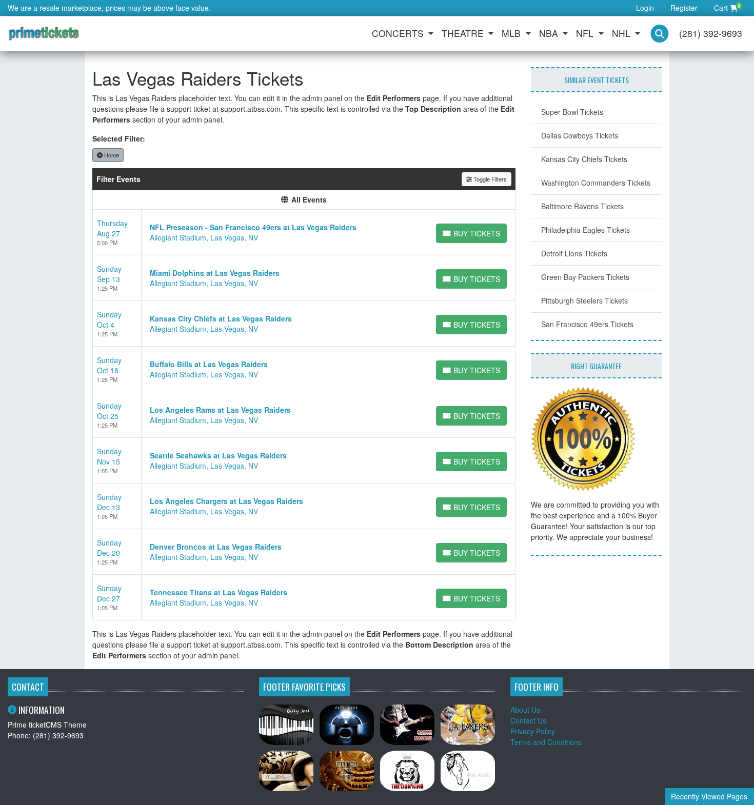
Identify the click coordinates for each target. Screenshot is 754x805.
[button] (659, 34)
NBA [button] (550, 33)
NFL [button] (586, 33)
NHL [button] (622, 33)
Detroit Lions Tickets (574, 253)
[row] (303, 232)
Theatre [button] (464, 33)
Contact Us (528, 720)
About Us (525, 710)
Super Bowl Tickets (572, 112)
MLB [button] (512, 33)
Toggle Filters (489, 179)
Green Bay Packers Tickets (585, 277)
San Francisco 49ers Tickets (587, 324)
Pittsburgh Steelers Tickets (584, 300)
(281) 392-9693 (710, 33)
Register (684, 8)
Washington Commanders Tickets (595, 182)
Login (645, 8)
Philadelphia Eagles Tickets (585, 230)
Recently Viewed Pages (709, 796)
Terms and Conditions (546, 742)
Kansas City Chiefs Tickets (584, 159)
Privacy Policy (532, 731)
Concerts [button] (399, 33)
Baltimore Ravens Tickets (582, 206)
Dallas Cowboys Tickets (579, 135)
